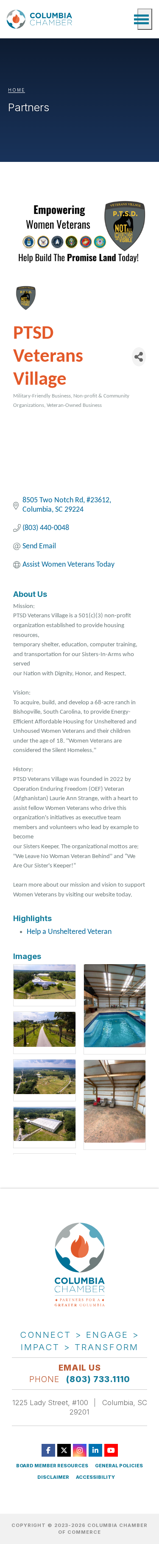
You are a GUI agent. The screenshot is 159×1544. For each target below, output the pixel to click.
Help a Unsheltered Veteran (69, 932)
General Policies (119, 1465)
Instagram (79, 1450)
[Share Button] (139, 356)
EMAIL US (80, 1368)
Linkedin (95, 1450)
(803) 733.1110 (98, 1379)
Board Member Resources (52, 1465)
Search (126, 19)
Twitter (64, 1450)
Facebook (48, 1450)
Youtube (111, 1450)
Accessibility (95, 1477)
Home (16, 89)
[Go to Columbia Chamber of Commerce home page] (41, 19)
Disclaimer (53, 1477)
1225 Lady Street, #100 (50, 1402)
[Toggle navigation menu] (144, 19)
